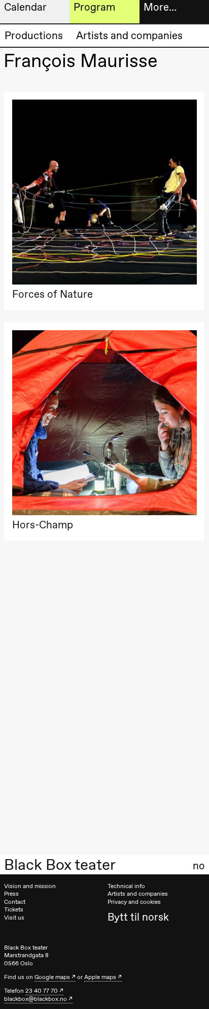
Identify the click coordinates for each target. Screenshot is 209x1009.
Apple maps (100, 977)
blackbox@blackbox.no (35, 999)
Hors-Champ (42, 524)
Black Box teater (60, 864)
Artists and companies (129, 35)
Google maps (52, 977)
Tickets (13, 909)
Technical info (126, 886)
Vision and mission (30, 886)
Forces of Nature (52, 294)
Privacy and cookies (134, 902)
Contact (14, 902)
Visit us (14, 917)
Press (11, 894)
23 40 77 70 (41, 991)
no (199, 866)
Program (94, 7)
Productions (34, 35)
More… (160, 7)
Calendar (25, 7)
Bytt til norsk (138, 917)
